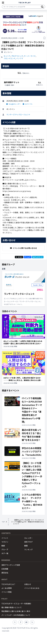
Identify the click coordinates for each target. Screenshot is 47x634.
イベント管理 (6, 592)
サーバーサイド (30, 56)
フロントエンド (9, 58)
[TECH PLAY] (25, 2)
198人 (40, 289)
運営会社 (4, 572)
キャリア (7, 56)
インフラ (19, 58)
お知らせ (27, 584)
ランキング (28, 549)
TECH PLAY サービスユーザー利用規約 (16, 603)
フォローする (37, 285)
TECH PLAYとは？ (8, 584)
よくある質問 (6, 588)
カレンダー (28, 538)
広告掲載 (4, 569)
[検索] (42, 6)
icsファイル (28, 104)
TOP (3, 522)
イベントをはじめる (31, 588)
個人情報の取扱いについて (11, 607)
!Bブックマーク (38, 257)
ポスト (20, 257)
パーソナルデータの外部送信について (15, 615)
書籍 (26, 545)
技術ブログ (28, 542)
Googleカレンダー (15, 104)
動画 (3, 545)
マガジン (4, 542)
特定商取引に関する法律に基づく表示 (15, 611)
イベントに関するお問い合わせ (25, 248)
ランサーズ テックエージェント (18, 114)
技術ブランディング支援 (10, 565)
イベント (8, 522)
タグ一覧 (4, 553)
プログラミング (17, 56)
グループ (4, 549)
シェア (28, 257)
